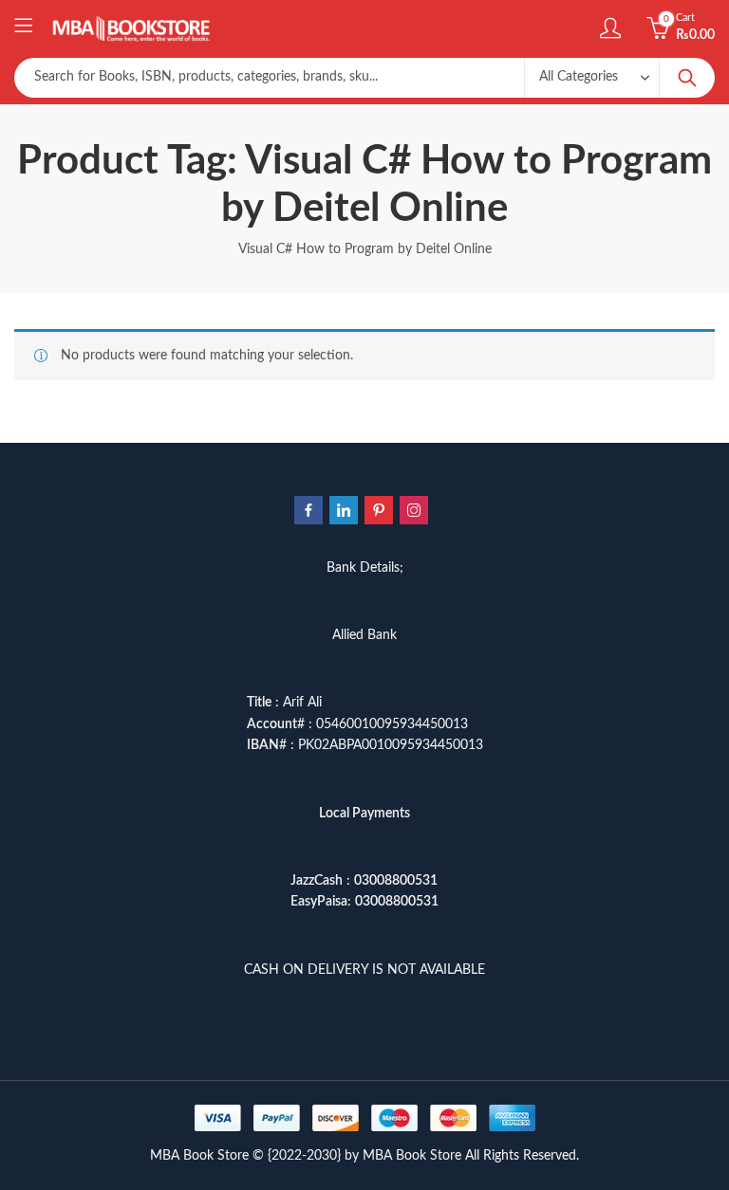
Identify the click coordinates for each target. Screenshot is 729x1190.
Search (687, 78)
